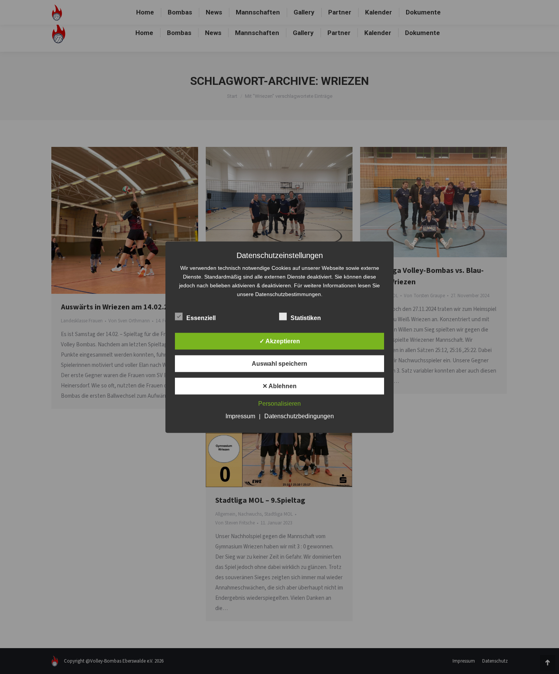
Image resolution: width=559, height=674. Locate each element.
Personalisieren (279, 403)
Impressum (240, 416)
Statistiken (306, 317)
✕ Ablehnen (279, 385)
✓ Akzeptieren (279, 341)
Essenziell (201, 317)
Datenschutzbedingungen (299, 416)
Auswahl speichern (279, 363)
